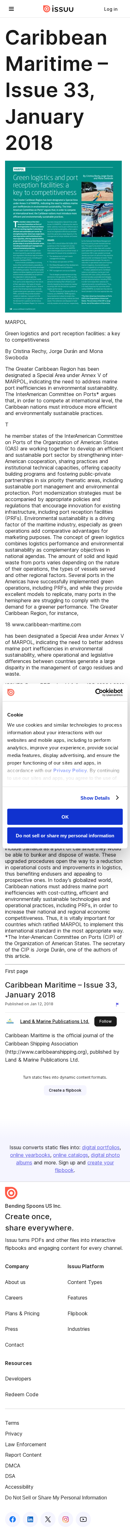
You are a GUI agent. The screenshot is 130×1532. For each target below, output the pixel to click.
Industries (79, 1329)
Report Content (23, 1455)
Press (11, 1329)
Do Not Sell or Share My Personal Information (56, 1497)
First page (16, 971)
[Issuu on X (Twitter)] (48, 1519)
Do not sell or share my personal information (65, 835)
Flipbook (78, 1313)
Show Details (95, 797)
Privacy (13, 1433)
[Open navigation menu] (11, 9)
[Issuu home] (58, 8)
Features (77, 1297)
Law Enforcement (25, 1444)
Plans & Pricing (22, 1313)
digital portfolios (101, 1147)
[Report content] (118, 1004)
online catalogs (70, 1155)
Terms (12, 1423)
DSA (10, 1476)
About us (15, 1282)
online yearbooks (30, 1155)
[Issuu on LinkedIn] (30, 1519)
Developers (18, 1378)
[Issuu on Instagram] (65, 1519)
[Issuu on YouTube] (83, 1519)
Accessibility (19, 1487)
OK (65, 817)
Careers (14, 1297)
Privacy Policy (70, 770)
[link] (110, 9)
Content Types (85, 1282)
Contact (14, 1345)
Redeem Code (21, 1394)
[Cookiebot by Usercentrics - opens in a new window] (95, 692)
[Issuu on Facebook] (12, 1519)
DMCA (12, 1465)
